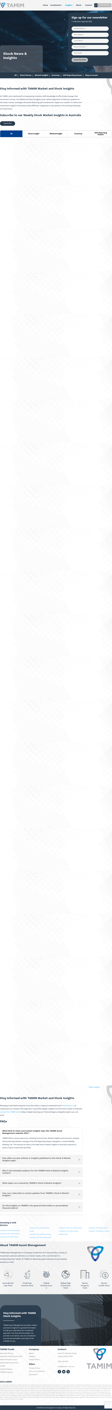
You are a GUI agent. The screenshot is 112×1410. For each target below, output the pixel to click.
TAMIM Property (6, 1372)
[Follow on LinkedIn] (64, 1371)
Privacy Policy (34, 1368)
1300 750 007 (104, 5)
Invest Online (34, 1360)
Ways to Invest (91, 75)
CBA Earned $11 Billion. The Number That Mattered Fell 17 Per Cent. (34, 642)
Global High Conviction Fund (65, 1285)
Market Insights (41, 75)
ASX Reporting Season (72, 75)
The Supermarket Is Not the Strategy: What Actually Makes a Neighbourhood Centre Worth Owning (49, 1061)
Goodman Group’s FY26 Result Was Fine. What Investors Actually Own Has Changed (42, 222)
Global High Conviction (9, 1363)
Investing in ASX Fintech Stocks (9, 1233)
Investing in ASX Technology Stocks (40, 1237)
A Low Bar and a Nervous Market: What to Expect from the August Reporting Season (42, 956)
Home (45, 5)
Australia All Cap (6, 1353)
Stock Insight (33, 134)
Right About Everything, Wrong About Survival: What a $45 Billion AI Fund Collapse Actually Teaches (50, 851)
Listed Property (6, 1369)
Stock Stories (25, 75)
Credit (2, 1366)
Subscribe (8, 123)
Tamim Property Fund (85, 1285)
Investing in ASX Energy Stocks (98, 1228)
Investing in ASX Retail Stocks (9, 1237)
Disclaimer (33, 1375)
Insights (68, 5)
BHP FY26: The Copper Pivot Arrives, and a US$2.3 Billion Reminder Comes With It (41, 433)
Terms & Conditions (37, 1371)
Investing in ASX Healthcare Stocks (40, 1234)
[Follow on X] (68, 1371)
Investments (55, 5)
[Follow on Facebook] (59, 1371)
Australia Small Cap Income (11, 1356)
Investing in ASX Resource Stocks (99, 1231)
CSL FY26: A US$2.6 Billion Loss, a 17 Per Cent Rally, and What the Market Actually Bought (45, 538)
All (15, 75)
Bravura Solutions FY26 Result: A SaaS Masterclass (26, 747)
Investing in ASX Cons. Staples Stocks (70, 1228)
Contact (88, 5)
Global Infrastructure (46, 1285)
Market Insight (56, 134)
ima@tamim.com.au (66, 1366)
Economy (56, 75)
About (78, 5)
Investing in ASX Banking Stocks (9, 1230)
